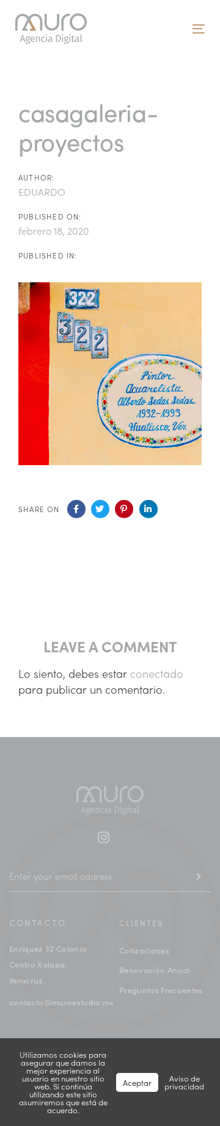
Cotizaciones (144, 950)
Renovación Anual (154, 969)
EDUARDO (41, 192)
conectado (156, 673)
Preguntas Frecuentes (161, 990)
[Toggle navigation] (154, 29)
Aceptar (137, 1082)
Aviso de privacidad (184, 1082)
